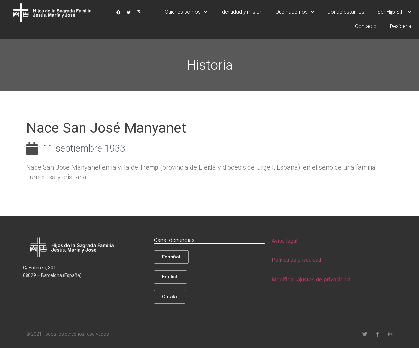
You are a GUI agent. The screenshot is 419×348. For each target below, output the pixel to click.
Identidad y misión (241, 12)
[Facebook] (118, 12)
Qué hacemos (291, 12)
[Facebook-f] (377, 334)
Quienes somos (183, 12)
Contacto (366, 26)
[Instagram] (138, 12)
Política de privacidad (296, 260)
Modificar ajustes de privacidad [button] (311, 279)
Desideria (400, 26)
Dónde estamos (345, 12)
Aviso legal (284, 241)
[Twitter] (128, 12)
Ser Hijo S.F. (391, 12)
